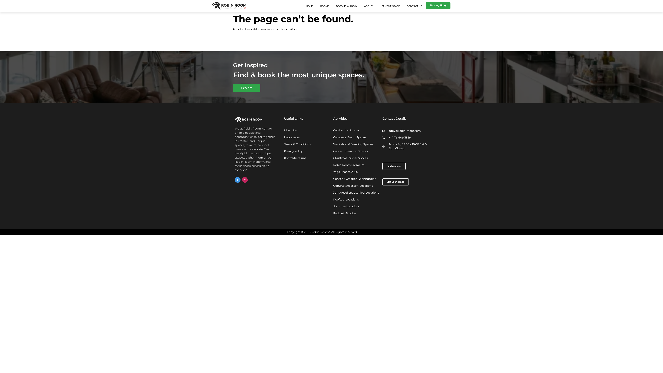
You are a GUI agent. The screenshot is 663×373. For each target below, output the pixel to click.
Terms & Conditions (297, 144)
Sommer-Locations (346, 206)
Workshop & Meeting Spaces (353, 144)
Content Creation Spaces (350, 151)
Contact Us (414, 6)
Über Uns (290, 130)
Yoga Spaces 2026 (345, 172)
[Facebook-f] (238, 180)
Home (309, 6)
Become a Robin (346, 6)
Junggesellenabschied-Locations (356, 192)
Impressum (292, 137)
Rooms (324, 6)
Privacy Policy (293, 151)
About (368, 6)
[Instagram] (245, 180)
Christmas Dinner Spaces (350, 158)
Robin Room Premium (348, 165)
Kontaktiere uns (295, 158)
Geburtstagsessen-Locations (353, 185)
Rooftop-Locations (346, 199)
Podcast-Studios (344, 213)
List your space (389, 6)
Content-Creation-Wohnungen (354, 178)
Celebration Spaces (346, 130)
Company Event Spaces (349, 137)
